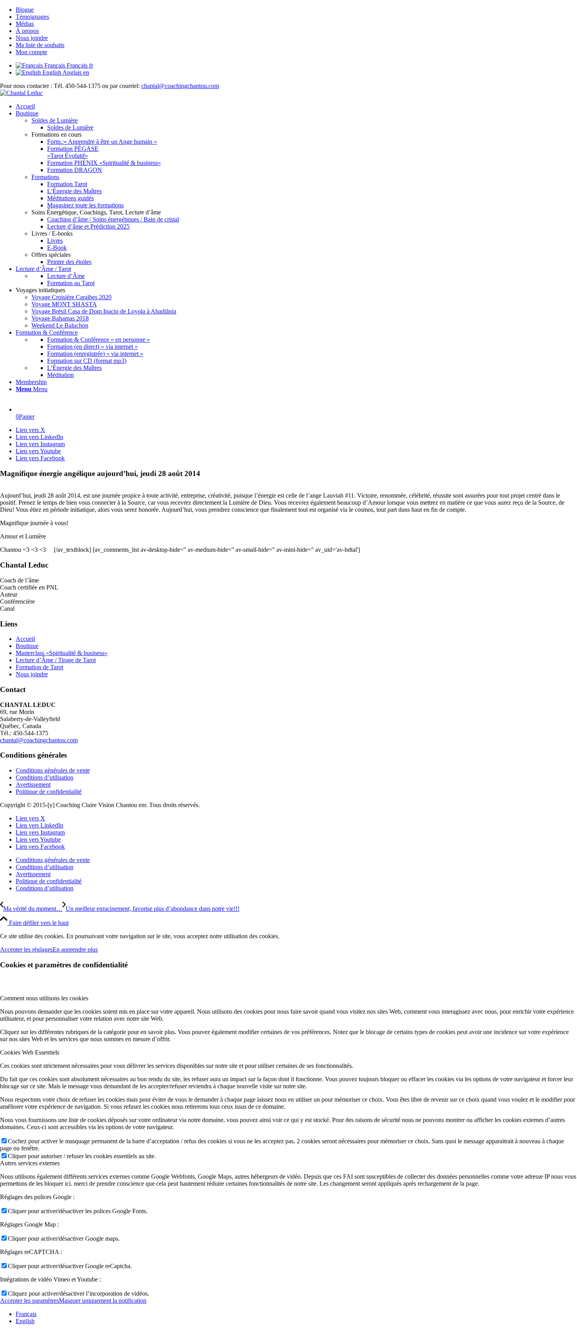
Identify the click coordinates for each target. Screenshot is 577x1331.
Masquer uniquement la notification (102, 1300)
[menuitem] (296, 9)
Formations (45, 177)
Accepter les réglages (26, 949)
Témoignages (32, 16)
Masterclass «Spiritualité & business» (62, 653)
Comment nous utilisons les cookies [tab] (44, 998)
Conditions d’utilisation (44, 777)
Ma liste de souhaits (40, 45)
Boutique (27, 646)
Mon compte (31, 52)
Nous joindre (32, 38)
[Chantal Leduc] (21, 93)
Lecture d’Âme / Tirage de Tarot (56, 660)
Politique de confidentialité (49, 791)
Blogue (25, 9)
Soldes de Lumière (54, 120)
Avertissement (33, 784)
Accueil (25, 638)
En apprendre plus (75, 949)
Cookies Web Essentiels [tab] (29, 1052)
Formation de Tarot (39, 667)
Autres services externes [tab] (30, 1163)
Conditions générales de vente (53, 770)
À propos (27, 30)
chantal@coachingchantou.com (180, 85)
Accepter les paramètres (29, 1300)
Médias (25, 23)
